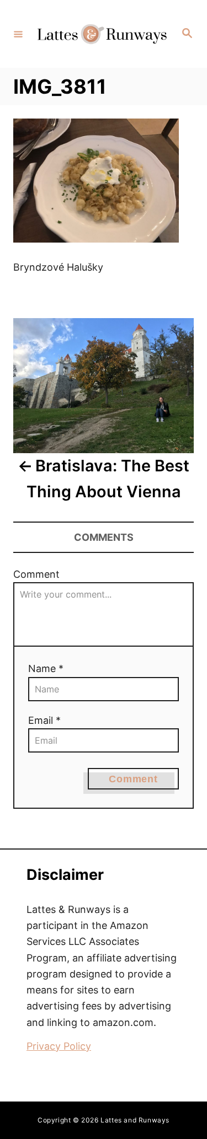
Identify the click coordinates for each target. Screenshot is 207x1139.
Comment (36, 574)
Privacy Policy (58, 1046)
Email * (44, 720)
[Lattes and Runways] (101, 34)
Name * (45, 668)
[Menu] (18, 33)
